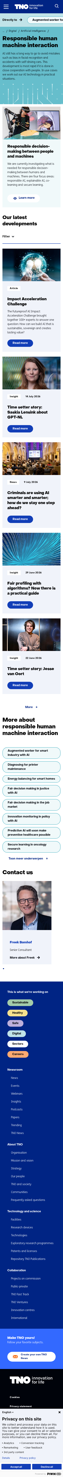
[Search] (57, 6)
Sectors (17, 1044)
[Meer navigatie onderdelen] (59, 20)
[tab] (3, 968)
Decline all (47, 1466)
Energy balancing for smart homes (31, 779)
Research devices (22, 1227)
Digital (16, 1033)
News (14, 1078)
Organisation (19, 1152)
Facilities (16, 1219)
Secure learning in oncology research (27, 846)
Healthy (17, 1013)
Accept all (16, 1466)
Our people (18, 1176)
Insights (16, 1101)
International (19, 1318)
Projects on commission (26, 1278)
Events (15, 1085)
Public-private (19, 1286)
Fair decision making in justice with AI (28, 790)
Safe (15, 1023)
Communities (19, 1192)
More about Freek (22, 957)
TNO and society (21, 1184)
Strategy (16, 1168)
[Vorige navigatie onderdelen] (3, 20)
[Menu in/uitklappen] (6, 6)
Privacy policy (28, 1458)
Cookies (15, 1397)
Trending (16, 1125)
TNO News (17, 1133)
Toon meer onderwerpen (26, 858)
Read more (21, 344)
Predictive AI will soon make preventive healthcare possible (29, 832)
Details (6, 1458)
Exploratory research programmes (32, 1243)
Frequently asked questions (28, 1200)
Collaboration (16, 1270)
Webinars (17, 1093)
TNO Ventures (19, 1302)
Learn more (27, 198)
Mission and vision (22, 1160)
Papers (15, 1117)
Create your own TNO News (34, 1356)
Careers (18, 1054)
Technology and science (24, 1211)
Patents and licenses (24, 1251)
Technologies (19, 1235)
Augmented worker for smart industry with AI (28, 753)
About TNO (15, 1144)
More (29, 707)
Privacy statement (21, 1406)
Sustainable (20, 1002)
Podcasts (17, 1109)
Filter (6, 236)
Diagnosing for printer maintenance (23, 767)
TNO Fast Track (20, 1294)
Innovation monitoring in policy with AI (29, 818)
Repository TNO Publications (28, 1259)
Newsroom (15, 1070)
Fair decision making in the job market (28, 804)
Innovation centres (23, 1310)
